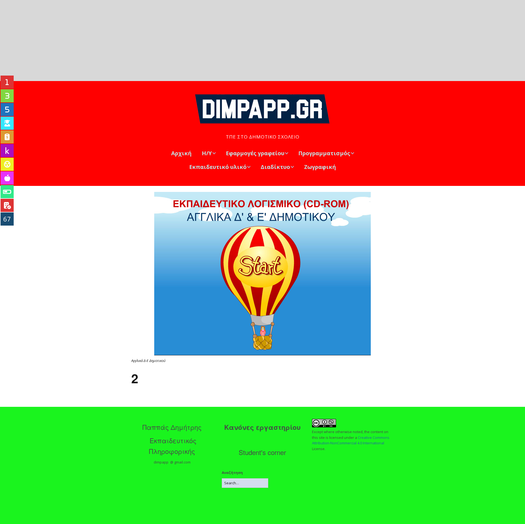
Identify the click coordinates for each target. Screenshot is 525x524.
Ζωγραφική (320, 167)
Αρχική (181, 153)
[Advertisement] (262, 40)
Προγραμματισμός (324, 153)
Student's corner (262, 452)
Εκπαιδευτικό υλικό (218, 167)
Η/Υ (207, 153)
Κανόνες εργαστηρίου (262, 427)
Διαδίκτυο (275, 167)
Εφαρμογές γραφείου (255, 153)
